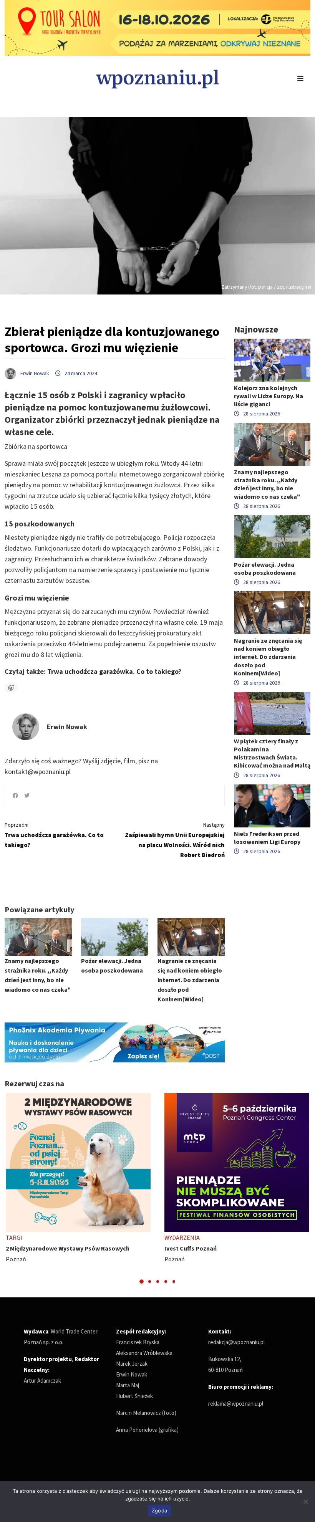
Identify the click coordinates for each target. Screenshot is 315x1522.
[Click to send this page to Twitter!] (27, 795)
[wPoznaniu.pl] (157, 78)
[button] (142, 1281)
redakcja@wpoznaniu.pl (236, 1342)
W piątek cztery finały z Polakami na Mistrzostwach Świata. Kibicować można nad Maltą (272, 753)
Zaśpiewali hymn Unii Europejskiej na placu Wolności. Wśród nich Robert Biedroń (175, 840)
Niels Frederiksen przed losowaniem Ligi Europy (267, 837)
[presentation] (11, 1189)
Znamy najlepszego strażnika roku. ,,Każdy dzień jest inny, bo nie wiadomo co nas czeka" (267, 484)
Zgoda (159, 1510)
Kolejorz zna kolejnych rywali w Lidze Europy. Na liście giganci (268, 396)
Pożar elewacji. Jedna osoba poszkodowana (265, 568)
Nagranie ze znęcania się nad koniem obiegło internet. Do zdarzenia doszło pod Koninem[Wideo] (190, 980)
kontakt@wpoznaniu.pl (38, 771)
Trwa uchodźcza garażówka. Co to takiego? (114, 671)
